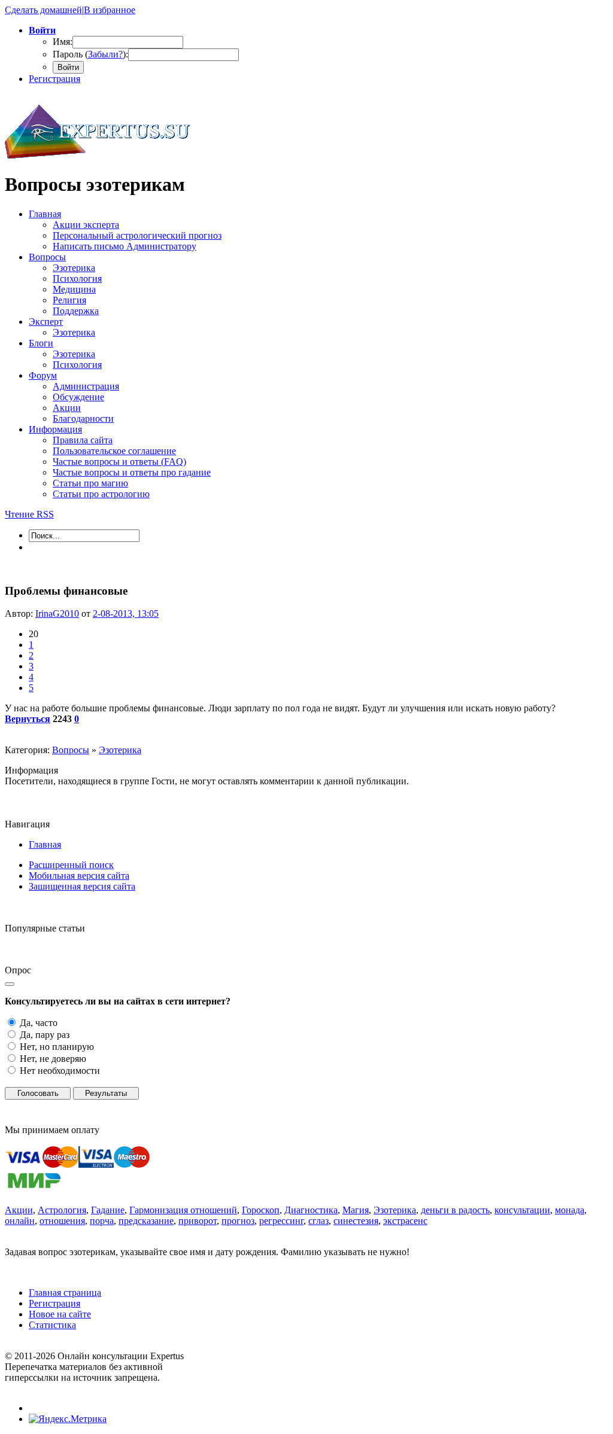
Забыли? (105, 54)
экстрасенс (405, 1221)
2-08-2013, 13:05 (126, 613)
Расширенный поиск (71, 865)
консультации (522, 1210)
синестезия (355, 1221)
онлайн (20, 1221)
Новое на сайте (60, 1314)
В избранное (109, 10)
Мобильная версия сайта (79, 875)
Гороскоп (261, 1210)
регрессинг (281, 1221)
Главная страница (65, 1292)
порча (102, 1221)
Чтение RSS (29, 514)
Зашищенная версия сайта (82, 886)
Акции (19, 1210)
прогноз (237, 1221)
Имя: (62, 41)
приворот (197, 1221)
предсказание (146, 1221)
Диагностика (311, 1210)
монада (569, 1210)
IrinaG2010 (57, 613)
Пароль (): (90, 54)
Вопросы (70, 750)
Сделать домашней (43, 10)
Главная (45, 844)
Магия (355, 1210)
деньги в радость (455, 1210)
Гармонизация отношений (183, 1210)
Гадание (108, 1210)
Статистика (52, 1325)
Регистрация (54, 79)
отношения (62, 1221)
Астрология (62, 1210)
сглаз (318, 1221)
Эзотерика (120, 750)
